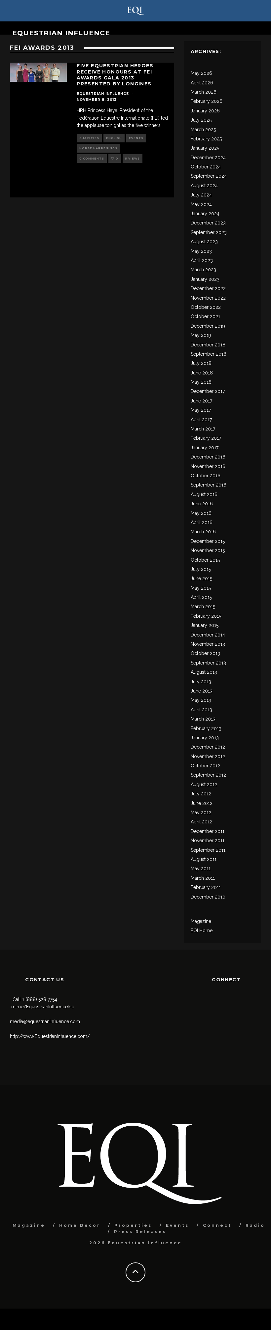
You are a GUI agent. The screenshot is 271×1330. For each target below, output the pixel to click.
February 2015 (206, 616)
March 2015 (203, 606)
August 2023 (204, 241)
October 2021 (205, 316)
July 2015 (201, 569)
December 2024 (208, 157)
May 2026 (201, 73)
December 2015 (208, 541)
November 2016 (208, 466)
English (114, 138)
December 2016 (208, 456)
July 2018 (201, 363)
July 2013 (201, 681)
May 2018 (201, 382)
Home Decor (79, 1225)
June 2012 (202, 803)
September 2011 (208, 850)
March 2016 (203, 531)
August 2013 (204, 672)
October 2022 (206, 307)
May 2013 (201, 700)
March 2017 (203, 428)
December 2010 (208, 897)
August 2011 (203, 859)
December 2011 (207, 831)
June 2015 (201, 578)
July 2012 (201, 793)
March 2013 (203, 719)
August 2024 (204, 185)
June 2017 (201, 400)
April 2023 (202, 260)
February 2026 (206, 101)
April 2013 (201, 709)
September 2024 (209, 176)
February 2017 (206, 438)
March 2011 (203, 878)
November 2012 (208, 756)
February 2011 (206, 887)
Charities (89, 138)
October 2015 (205, 560)
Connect (217, 1225)
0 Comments (91, 158)
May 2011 (201, 868)
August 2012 (204, 784)
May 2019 (201, 335)
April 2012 (201, 821)
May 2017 (201, 410)
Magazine (201, 921)
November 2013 (208, 644)
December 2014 (208, 634)
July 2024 (201, 194)
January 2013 (205, 737)
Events (136, 138)
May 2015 (201, 588)
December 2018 (208, 344)
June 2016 (202, 503)
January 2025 (205, 148)
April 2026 (202, 82)
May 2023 (201, 251)
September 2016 (208, 485)
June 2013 (202, 691)
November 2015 (208, 550)
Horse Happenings (98, 148)
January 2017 (204, 447)
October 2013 (205, 653)
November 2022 (208, 298)
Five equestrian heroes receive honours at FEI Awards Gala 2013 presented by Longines (115, 75)
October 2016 (205, 475)
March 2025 (203, 129)
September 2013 (208, 662)
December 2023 (208, 222)
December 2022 (208, 288)
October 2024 (206, 166)
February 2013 (206, 728)
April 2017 (201, 419)
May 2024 (201, 204)
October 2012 (205, 765)
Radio (255, 1225)
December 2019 (208, 326)
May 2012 (201, 812)
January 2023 (205, 279)
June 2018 (202, 372)
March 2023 (203, 269)
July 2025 (201, 120)
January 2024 (205, 213)
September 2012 (208, 775)
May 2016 (201, 513)
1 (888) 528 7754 (39, 999)
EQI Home (202, 930)
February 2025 (206, 138)
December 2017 (208, 391)
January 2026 (205, 110)
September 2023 (209, 232)
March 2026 (203, 92)
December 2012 (208, 747)
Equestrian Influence (61, 33)
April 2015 (201, 597)
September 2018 (208, 354)
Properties (133, 1225)
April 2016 (202, 522)
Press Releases (140, 1231)
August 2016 (204, 494)
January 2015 (204, 625)
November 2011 (207, 840)
